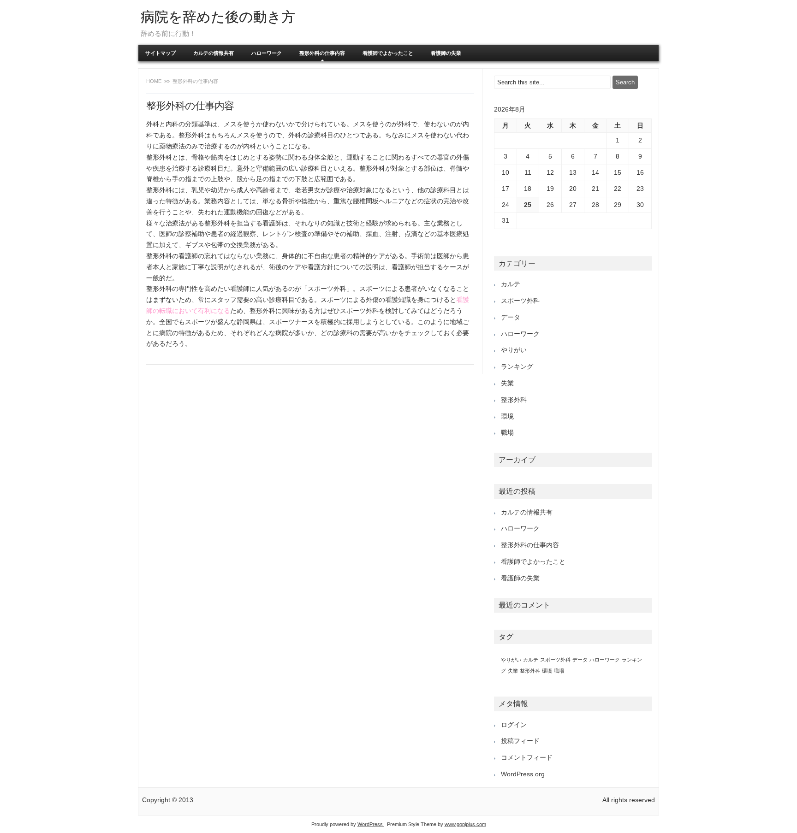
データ (510, 317)
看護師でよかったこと (388, 53)
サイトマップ (160, 53)
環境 (507, 416)
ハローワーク (266, 53)
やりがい (514, 350)
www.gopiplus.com (465, 824)
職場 (507, 432)
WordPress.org (523, 774)
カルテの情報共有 (213, 53)
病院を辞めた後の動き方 (218, 16)
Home (154, 81)
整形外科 (514, 399)
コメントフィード (527, 757)
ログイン (514, 724)
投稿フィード (520, 740)
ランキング (517, 366)
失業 (507, 383)
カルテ (510, 284)
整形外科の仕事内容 (322, 53)
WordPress (370, 824)
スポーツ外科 (520, 300)
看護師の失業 (446, 53)
